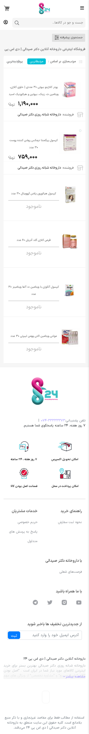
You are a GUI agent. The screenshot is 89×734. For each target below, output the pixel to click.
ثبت (14, 636)
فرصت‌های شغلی (70, 571)
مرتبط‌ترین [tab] (36, 61)
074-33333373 (53, 420)
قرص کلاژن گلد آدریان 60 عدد (34, 240)
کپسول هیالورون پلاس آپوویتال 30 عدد (33, 193)
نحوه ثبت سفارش (70, 522)
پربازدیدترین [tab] (15, 61)
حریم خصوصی (27, 522)
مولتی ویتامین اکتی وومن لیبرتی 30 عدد (33, 336)
